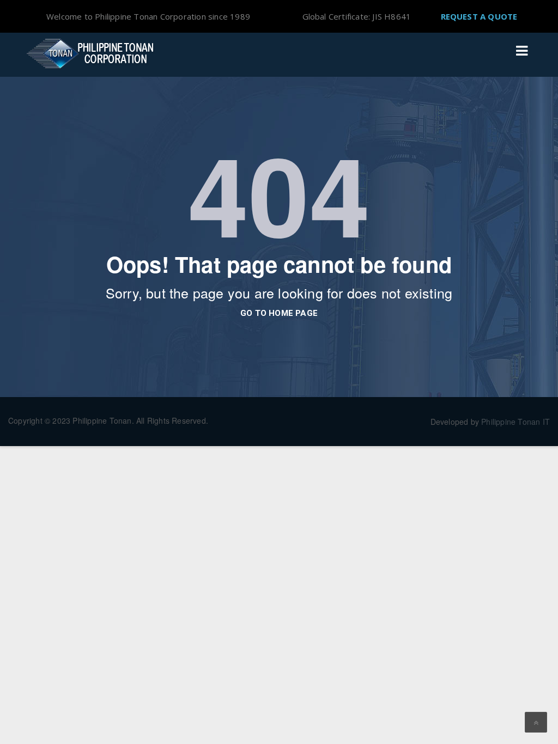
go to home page (279, 313)
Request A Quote (479, 16)
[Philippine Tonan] (93, 54)
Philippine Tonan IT (515, 421)
